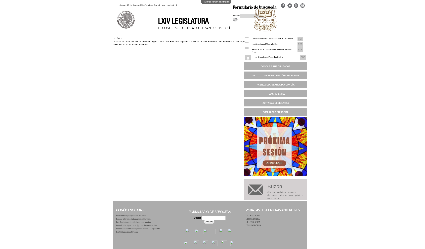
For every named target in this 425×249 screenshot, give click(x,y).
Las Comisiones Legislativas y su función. (133, 222)
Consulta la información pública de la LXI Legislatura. (138, 229)
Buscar (198, 218)
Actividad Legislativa (275, 103)
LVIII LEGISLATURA (253, 226)
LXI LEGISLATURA (253, 216)
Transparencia (275, 94)
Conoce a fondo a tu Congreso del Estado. (133, 219)
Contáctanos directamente (127, 232)
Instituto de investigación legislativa (275, 75)
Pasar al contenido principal (216, 1)
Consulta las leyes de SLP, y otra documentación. (136, 226)
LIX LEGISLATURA (253, 222)
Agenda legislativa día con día (276, 84)
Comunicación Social (276, 112)
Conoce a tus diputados (275, 66)
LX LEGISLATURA (253, 219)
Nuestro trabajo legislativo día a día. (131, 216)
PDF (300, 39)
